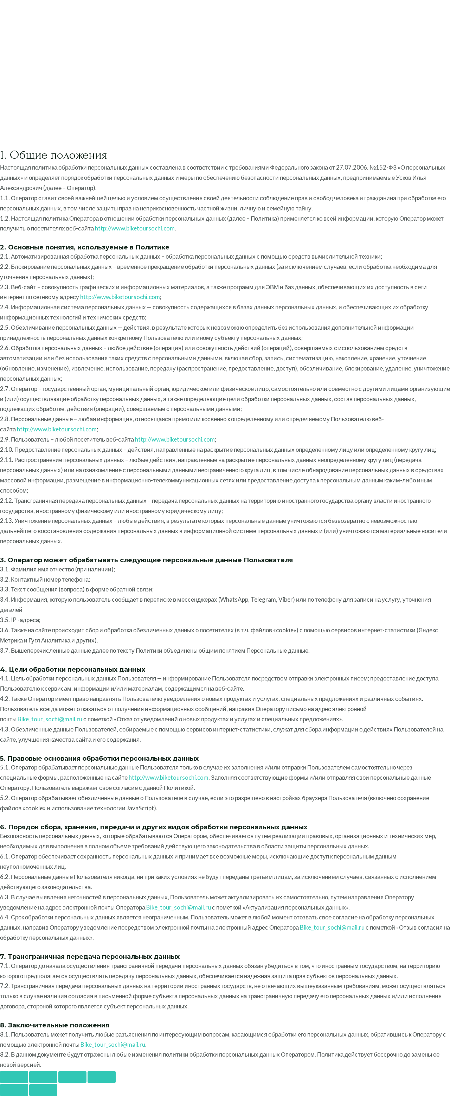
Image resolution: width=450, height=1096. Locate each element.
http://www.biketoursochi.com (135, 228)
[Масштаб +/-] (14, 1077)
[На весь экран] (43, 1077)
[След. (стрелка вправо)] (43, 1090)
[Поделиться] (72, 1077)
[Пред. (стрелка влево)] (14, 1090)
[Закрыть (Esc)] (102, 1077)
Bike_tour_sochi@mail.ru (50, 719)
